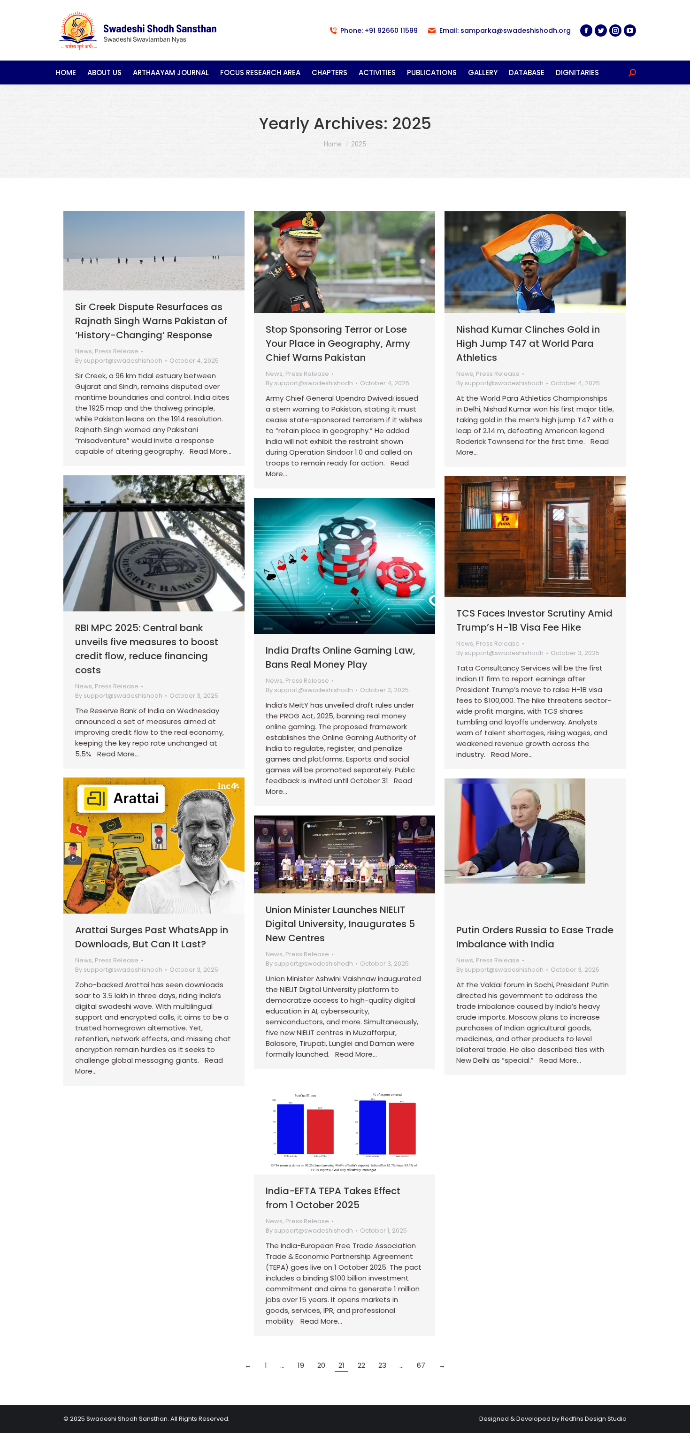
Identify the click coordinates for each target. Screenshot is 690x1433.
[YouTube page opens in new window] (630, 30)
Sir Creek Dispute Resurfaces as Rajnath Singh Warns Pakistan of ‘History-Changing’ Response (151, 321)
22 (361, 1365)
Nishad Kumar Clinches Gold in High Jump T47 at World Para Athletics (528, 343)
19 (301, 1365)
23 (382, 1365)
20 (321, 1365)
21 (341, 1365)
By (118, 360)
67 (421, 1365)
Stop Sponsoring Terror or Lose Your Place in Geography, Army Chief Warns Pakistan (338, 343)
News (83, 351)
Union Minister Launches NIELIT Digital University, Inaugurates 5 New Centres (340, 924)
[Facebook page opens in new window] (586, 30)
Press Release (116, 351)
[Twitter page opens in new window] (601, 30)
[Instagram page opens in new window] (615, 30)
